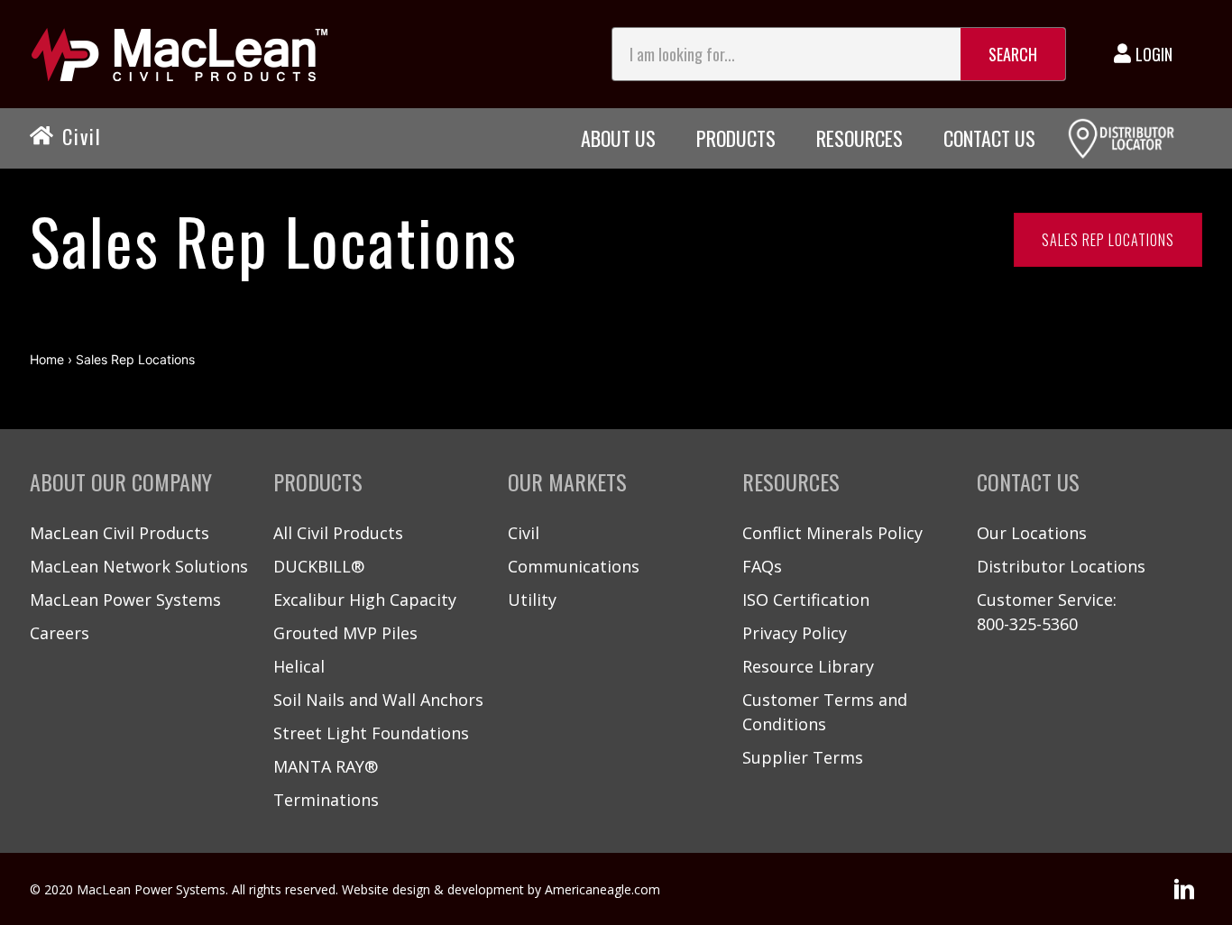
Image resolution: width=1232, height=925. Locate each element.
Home (47, 359)
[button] (1184, 889)
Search (1012, 54)
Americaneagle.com (602, 889)
